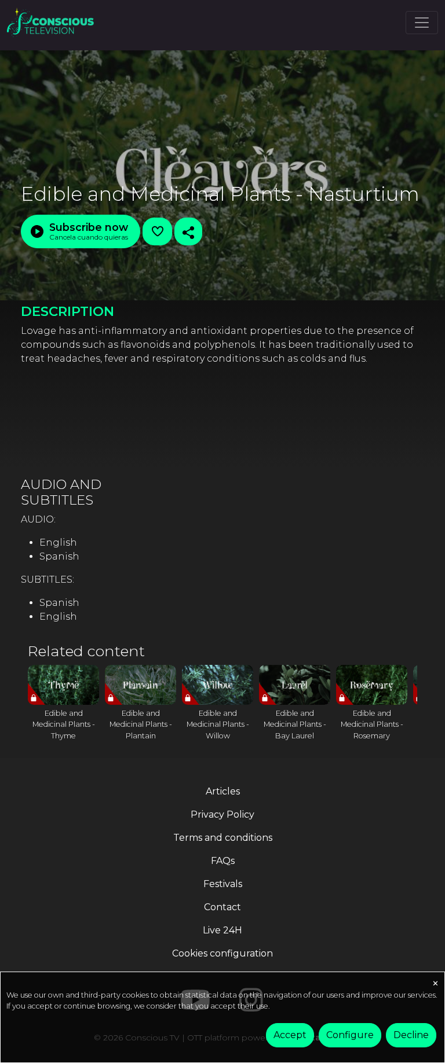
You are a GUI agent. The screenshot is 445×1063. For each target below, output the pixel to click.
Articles (223, 791)
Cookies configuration (222, 953)
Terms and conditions (222, 837)
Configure (350, 1034)
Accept (290, 1034)
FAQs (223, 860)
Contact (222, 907)
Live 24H (222, 930)
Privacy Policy (222, 814)
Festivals (222, 883)
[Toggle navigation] (422, 22)
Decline (411, 1034)
